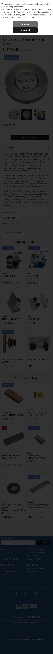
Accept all (25, 30)
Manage (25, 24)
